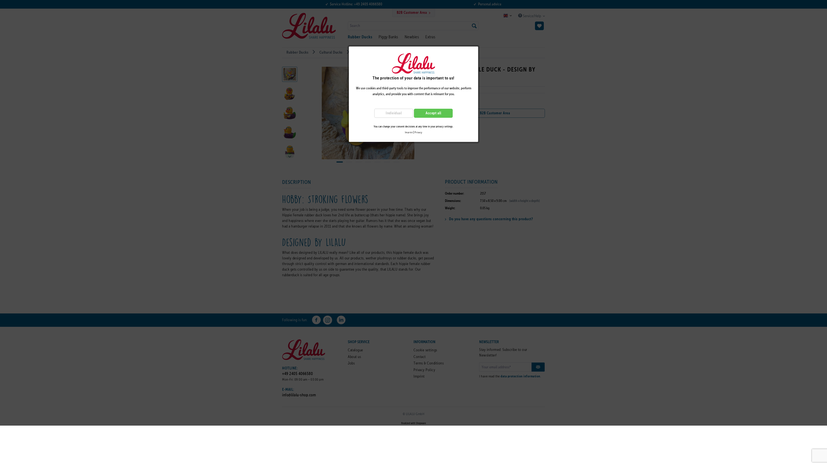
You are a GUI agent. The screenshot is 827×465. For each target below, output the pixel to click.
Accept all (433, 113)
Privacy (418, 132)
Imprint (409, 132)
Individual (394, 113)
